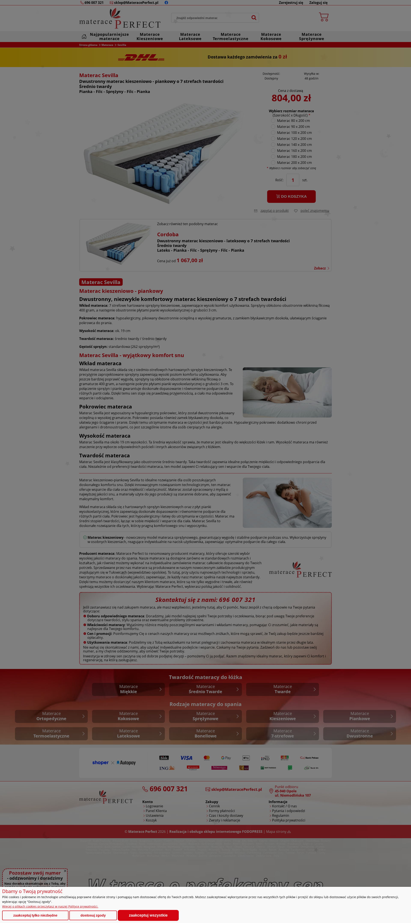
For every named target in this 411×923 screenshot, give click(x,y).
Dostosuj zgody (93, 915)
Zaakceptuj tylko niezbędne (35, 915)
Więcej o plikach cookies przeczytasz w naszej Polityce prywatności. (50, 906)
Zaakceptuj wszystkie (148, 915)
